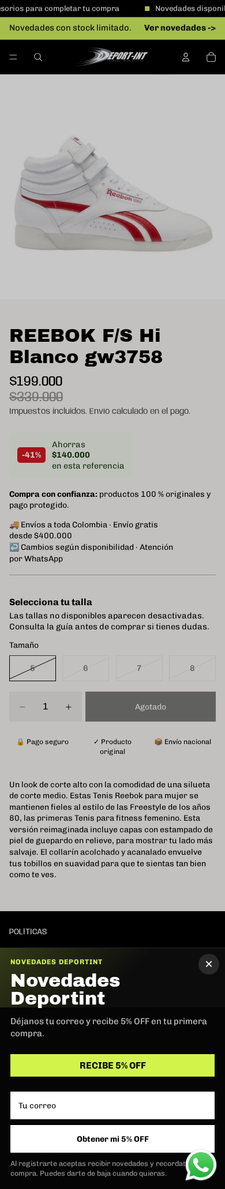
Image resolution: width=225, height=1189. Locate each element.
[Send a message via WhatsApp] (201, 1165)
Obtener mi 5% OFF (113, 1139)
